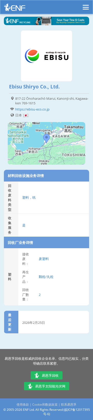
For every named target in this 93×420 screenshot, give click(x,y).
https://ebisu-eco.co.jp (32, 109)
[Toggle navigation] (86, 4)
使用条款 (23, 404)
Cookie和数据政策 (45, 404)
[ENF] (14, 8)
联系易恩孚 (68, 404)
